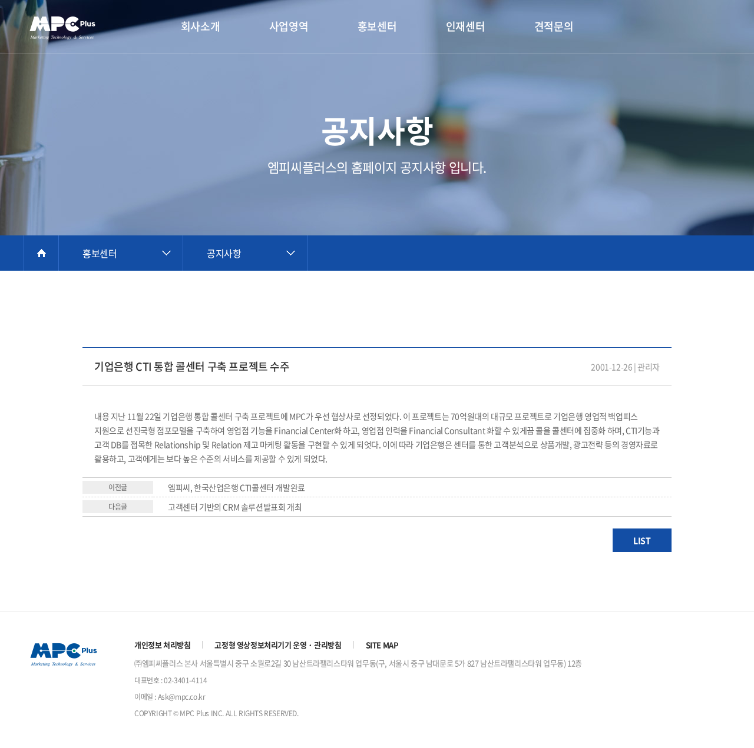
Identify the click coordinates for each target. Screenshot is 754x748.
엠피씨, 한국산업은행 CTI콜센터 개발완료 (236, 487)
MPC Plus (67, 27)
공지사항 (224, 253)
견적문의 (553, 26)
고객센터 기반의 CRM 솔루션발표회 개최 (235, 507)
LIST (641, 540)
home (41, 253)
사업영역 (288, 26)
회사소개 (200, 26)
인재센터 (465, 26)
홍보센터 (377, 26)
